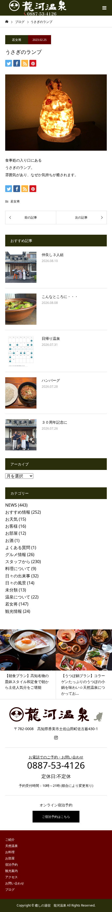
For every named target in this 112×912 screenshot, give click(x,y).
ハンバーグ (51, 380)
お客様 (11, 526)
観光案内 (11, 871)
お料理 (10, 852)
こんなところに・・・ (60, 296)
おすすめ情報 (17, 512)
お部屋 (11, 533)
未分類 (11, 590)
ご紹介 (10, 839)
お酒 (9, 540)
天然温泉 (11, 846)
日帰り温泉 (51, 338)
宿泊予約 (11, 864)
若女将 (16, 39)
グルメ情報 (15, 554)
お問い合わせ (14, 883)
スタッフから (17, 561)
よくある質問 (17, 547)
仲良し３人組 (53, 254)
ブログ (10, 889)
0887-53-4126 (56, 765)
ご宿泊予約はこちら (56, 816)
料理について (17, 568)
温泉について (17, 597)
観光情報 (13, 611)
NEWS (11, 505)
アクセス (11, 877)
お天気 (11, 519)
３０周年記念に (54, 422)
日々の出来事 (17, 576)
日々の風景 (15, 583)
